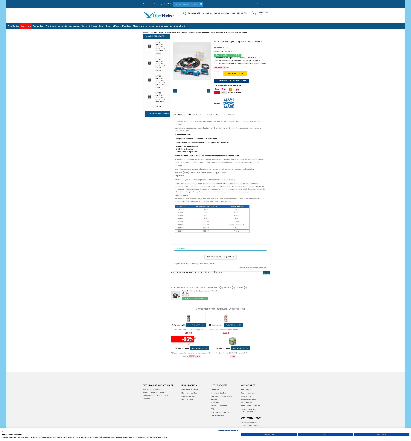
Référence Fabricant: (222, 51)
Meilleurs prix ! (187, 400)
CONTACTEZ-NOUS (250, 417)
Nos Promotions (188, 396)
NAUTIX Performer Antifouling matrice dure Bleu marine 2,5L (160, 98)
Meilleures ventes (189, 393)
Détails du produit (194, 115)
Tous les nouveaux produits (157, 114)
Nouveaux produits (189, 390)
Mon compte (245, 390)
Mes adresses (246, 396)
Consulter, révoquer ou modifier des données (253, 267)
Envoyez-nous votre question (220, 257)
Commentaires (230, 115)
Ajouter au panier (235, 74)
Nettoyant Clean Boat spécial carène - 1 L (225, 330)
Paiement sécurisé (219, 406)
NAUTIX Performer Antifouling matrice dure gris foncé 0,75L (161, 80)
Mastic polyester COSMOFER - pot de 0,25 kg (232, 353)
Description (177, 115)
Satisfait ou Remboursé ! (221, 412)
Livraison (215, 390)
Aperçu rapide (178, 325)
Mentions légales (218, 393)
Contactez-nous (218, 416)
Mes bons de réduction (250, 406)
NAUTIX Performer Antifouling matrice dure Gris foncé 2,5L (161, 46)
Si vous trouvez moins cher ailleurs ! (231, 81)
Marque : (217, 103)
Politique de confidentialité (228, 430)
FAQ (212, 409)
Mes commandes (247, 393)
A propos (215, 402)
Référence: (218, 48)
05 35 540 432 (194, 13)
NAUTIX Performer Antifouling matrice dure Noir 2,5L (160, 63)
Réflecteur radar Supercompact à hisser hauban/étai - (191, 353)
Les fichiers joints (213, 115)
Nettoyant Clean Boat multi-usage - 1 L (188, 330)
